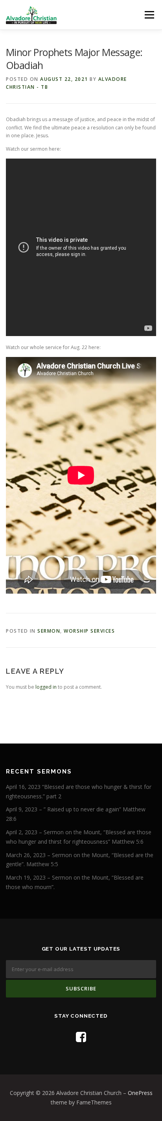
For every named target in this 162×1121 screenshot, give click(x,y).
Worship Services (89, 631)
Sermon (48, 631)
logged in (46, 687)
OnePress (140, 1093)
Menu (148, 14)
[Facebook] (81, 1037)
